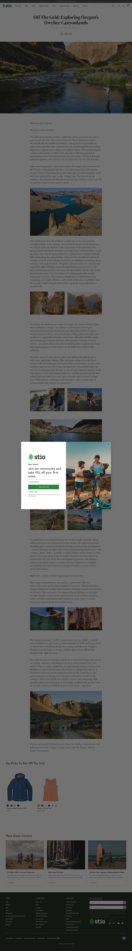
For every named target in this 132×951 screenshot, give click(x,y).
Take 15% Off (44, 487)
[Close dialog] (108, 444)
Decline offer (33, 492)
